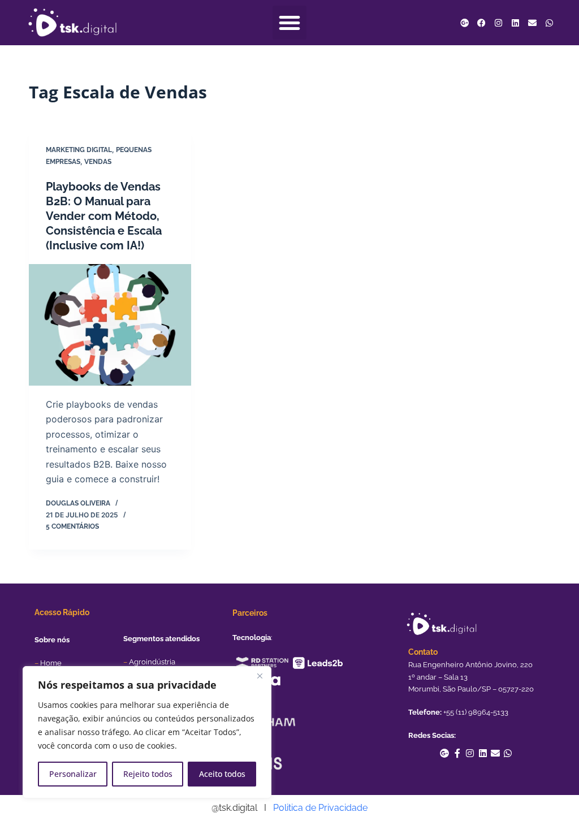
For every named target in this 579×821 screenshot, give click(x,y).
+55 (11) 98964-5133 (475, 712)
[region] (147, 732)
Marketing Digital (79, 150)
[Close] (259, 675)
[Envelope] (532, 22)
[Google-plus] (464, 22)
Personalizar (73, 773)
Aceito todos (222, 773)
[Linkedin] (515, 22)
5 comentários (72, 526)
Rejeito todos (147, 773)
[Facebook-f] (457, 753)
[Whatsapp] (549, 22)
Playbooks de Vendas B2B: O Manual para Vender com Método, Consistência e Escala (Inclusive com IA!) (104, 216)
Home (51, 663)
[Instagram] (498, 22)
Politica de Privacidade (320, 807)
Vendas (97, 162)
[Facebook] (481, 22)
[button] (289, 23)
